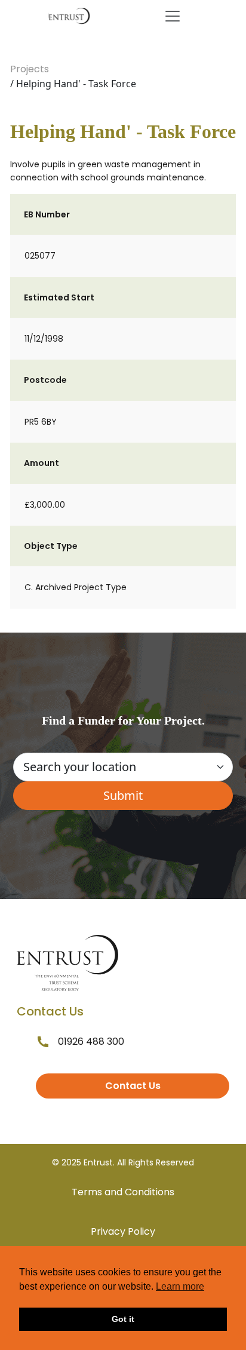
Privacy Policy (123, 1231)
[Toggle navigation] (172, 16)
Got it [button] (123, 1319)
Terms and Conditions (123, 1192)
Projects (29, 69)
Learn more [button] (180, 1286)
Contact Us (133, 1086)
